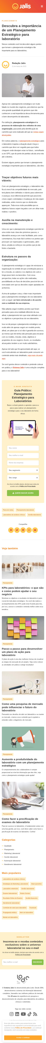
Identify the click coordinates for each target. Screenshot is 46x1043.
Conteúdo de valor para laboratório (14, 908)
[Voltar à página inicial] (20, 6)
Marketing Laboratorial (11, 853)
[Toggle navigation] (42, 6)
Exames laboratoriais (10, 893)
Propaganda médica (10, 912)
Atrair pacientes (36, 884)
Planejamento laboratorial (25, 510)
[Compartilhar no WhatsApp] (29, 530)
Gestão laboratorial (34, 515)
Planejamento (8, 849)
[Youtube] (23, 1014)
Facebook (33, 908)
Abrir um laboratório (26, 912)
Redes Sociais (25, 893)
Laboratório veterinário (10, 889)
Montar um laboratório (10, 917)
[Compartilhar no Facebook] (11, 530)
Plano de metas (8, 510)
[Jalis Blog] (35, 1014)
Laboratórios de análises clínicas (14, 515)
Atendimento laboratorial (12, 864)
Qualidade (7, 846)
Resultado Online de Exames (12, 898)
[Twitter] (17, 1014)
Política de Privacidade (23, 1028)
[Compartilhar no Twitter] (17, 530)
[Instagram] (11, 1014)
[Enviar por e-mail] (35, 530)
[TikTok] (29, 1014)
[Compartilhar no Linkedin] (23, 530)
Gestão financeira (31, 898)
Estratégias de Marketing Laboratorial (15, 884)
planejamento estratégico (30, 141)
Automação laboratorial (11, 861)
